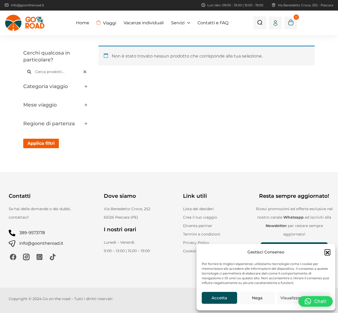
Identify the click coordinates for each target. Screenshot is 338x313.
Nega (257, 297)
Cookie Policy (195, 251)
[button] (327, 252)
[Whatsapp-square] (39, 257)
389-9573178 (32, 232)
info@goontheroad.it (41, 243)
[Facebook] (13, 257)
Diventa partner (197, 225)
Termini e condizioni (201, 234)
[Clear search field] (85, 72)
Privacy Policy (196, 242)
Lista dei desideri (198, 208)
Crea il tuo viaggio (200, 217)
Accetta (219, 297)
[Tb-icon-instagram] (26, 257)
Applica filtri (41, 143)
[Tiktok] (52, 257)
